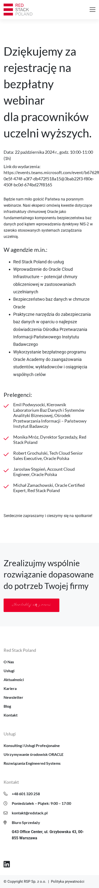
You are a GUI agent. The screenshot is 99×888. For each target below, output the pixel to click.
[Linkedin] (6, 864)
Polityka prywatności (67, 881)
